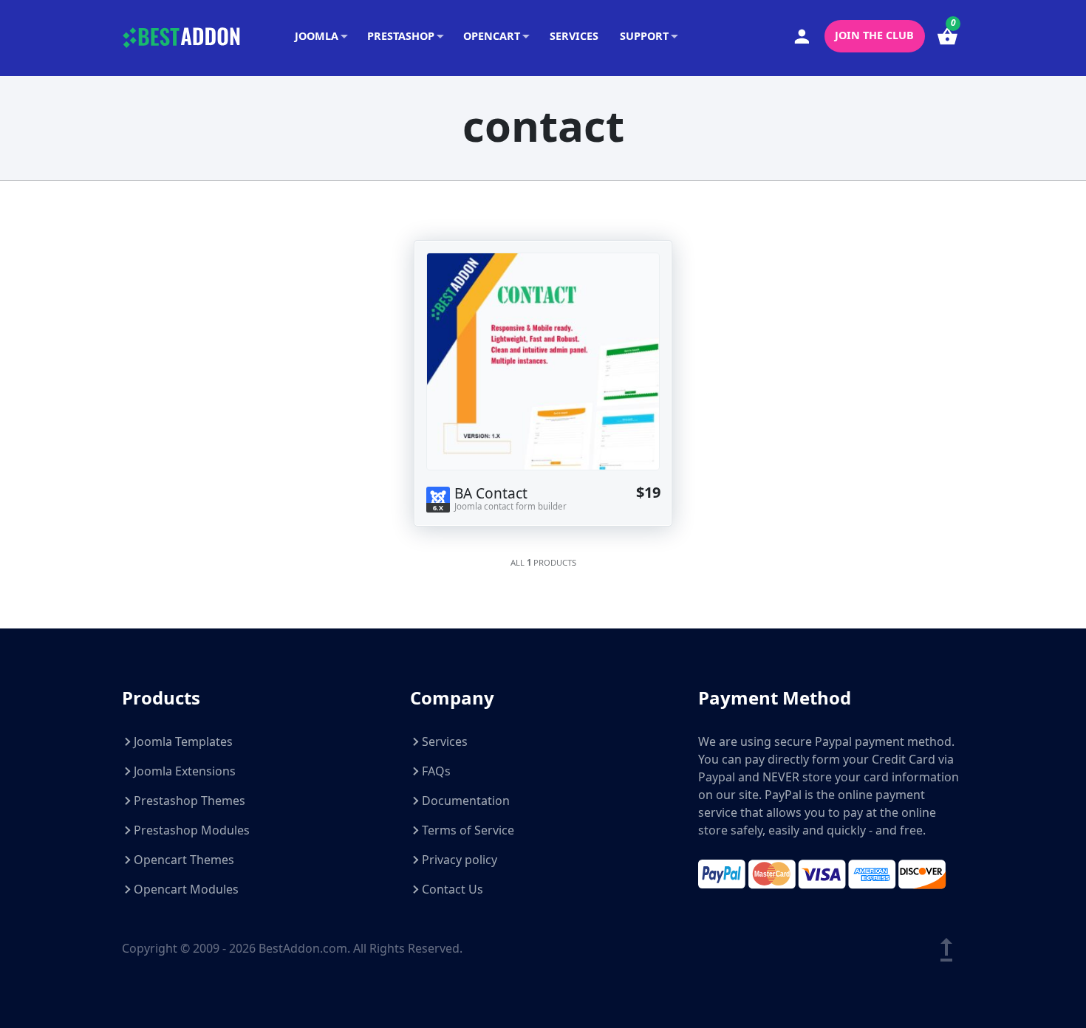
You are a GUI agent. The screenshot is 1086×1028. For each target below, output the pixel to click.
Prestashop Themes (189, 800)
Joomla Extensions (185, 771)
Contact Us (452, 889)
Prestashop (400, 36)
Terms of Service (468, 830)
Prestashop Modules (192, 830)
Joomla (316, 36)
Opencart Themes (184, 859)
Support (644, 36)
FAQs (436, 771)
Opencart (491, 36)
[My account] (802, 37)
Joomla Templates (183, 741)
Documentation (466, 800)
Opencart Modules (186, 889)
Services (574, 36)
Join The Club (874, 35)
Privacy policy (459, 859)
